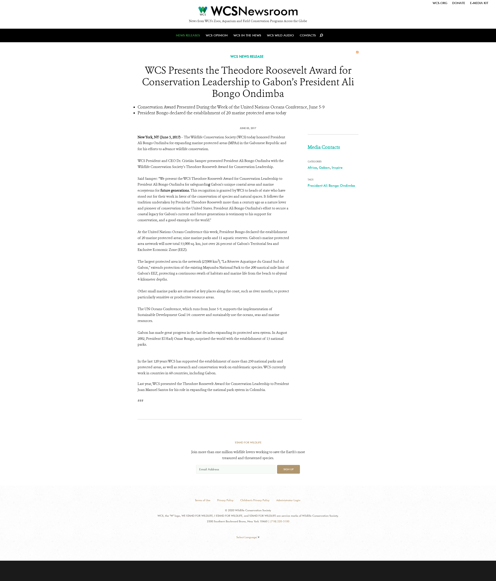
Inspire (337, 167)
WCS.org (440, 3)
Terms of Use (202, 500)
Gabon (324, 167)
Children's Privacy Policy (255, 500)
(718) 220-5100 (279, 521)
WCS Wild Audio (280, 35)
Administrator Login (288, 500)
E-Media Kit (479, 3)
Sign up (288, 469)
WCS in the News (247, 35)
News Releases (188, 35)
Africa (312, 167)
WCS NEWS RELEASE (247, 56)
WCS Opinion (217, 35)
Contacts (308, 35)
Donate (458, 3)
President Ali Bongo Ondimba (331, 185)
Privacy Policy (225, 500)
